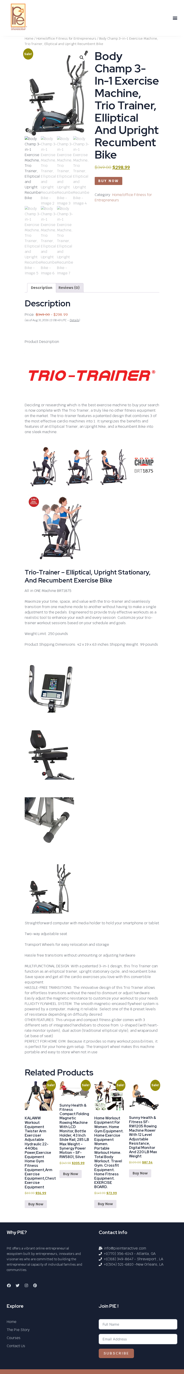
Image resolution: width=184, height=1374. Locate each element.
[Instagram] (26, 1285)
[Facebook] (9, 1285)
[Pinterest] (35, 1285)
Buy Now (108, 180)
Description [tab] (41, 287)
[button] (175, 18)
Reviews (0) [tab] (69, 287)
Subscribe (116, 1353)
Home (29, 38)
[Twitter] (17, 1285)
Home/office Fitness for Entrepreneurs (66, 38)
